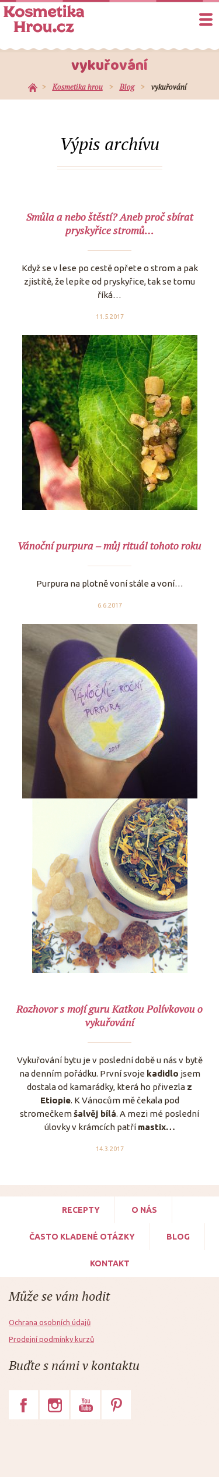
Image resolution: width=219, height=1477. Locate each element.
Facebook (23, 1404)
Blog (178, 1236)
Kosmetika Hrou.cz (44, 19)
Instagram (54, 1404)
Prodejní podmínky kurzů (51, 1339)
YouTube (85, 1404)
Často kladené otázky (82, 1236)
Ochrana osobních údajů (50, 1322)
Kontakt (110, 1263)
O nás (144, 1210)
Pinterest (116, 1404)
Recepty (81, 1210)
